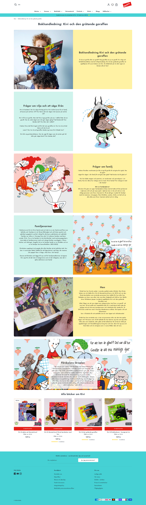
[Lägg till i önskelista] (40, 400)
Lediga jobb (98, 474)
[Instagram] (21, 474)
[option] (73, 15)
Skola (89, 11)
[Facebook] (15, 474)
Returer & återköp (59, 480)
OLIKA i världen (99, 480)
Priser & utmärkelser (100, 483)
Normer (47, 11)
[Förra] (17, 414)
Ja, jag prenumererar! (88, 460)
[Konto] (108, 4)
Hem (15, 19)
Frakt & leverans (59, 483)
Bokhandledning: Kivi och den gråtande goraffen (30, 19)
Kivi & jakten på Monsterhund (27, 432)
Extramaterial (69, 11)
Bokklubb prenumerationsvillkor (64, 488)
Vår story (97, 477)
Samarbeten (98, 485)
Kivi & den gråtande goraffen (88, 432)
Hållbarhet (106, 11)
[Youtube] (18, 474)
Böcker (36, 11)
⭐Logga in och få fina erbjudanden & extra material (73, 15)
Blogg (98, 11)
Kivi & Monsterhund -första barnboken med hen (57, 433)
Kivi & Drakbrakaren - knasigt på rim (118, 432)
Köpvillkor (57, 477)
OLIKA (19, 500)
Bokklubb (57, 11)
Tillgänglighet (98, 488)
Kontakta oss (58, 474)
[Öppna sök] (15, 4)
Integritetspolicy (59, 485)
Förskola (80, 11)
